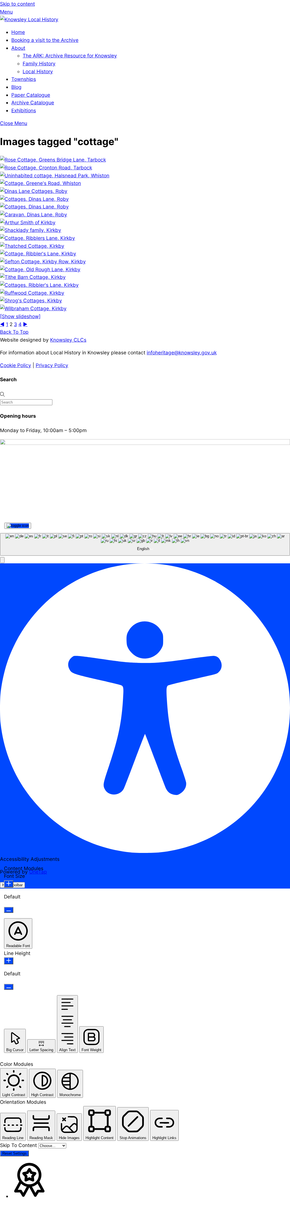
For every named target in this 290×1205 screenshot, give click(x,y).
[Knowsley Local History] (29, 19)
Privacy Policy (52, 365)
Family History (39, 63)
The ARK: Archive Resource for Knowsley (70, 56)
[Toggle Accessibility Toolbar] (17, 526)
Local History (38, 71)
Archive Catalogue (32, 102)
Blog (16, 87)
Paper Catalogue (30, 95)
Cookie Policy (15, 365)
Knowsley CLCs (68, 340)
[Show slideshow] (20, 316)
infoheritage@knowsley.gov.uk (182, 352)
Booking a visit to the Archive (44, 40)
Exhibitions (23, 110)
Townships (23, 79)
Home (18, 32)
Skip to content (17, 4)
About (18, 48)
